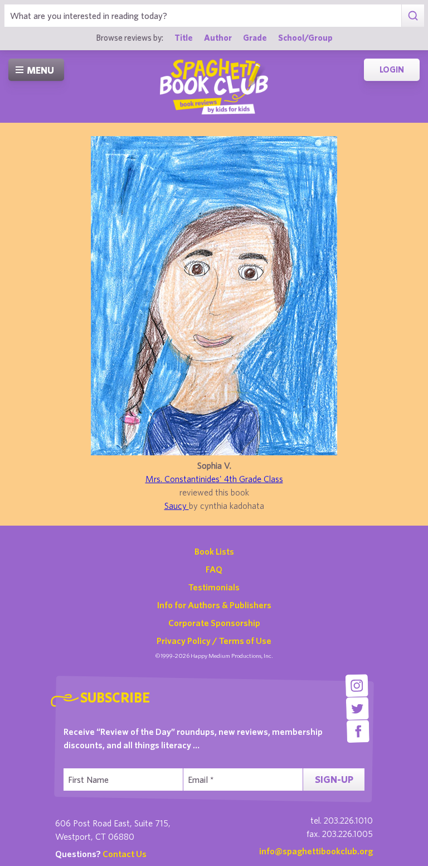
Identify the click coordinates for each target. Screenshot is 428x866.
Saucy (176, 506)
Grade (255, 37)
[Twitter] (357, 708)
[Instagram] (357, 685)
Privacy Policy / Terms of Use (214, 641)
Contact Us (125, 854)
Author (218, 37)
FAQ (214, 569)
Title (183, 37)
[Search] (412, 15)
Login (392, 69)
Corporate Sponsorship (214, 623)
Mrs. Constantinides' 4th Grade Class (214, 479)
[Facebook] (358, 731)
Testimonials (214, 587)
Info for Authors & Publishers (214, 605)
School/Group (305, 37)
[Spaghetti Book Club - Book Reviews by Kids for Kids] (214, 86)
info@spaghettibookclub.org (316, 851)
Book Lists (214, 551)
